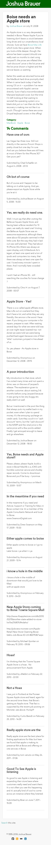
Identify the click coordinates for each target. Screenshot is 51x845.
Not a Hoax (14, 688)
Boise (27, 123)
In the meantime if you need (25, 496)
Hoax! (11, 655)
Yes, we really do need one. (25, 212)
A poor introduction (20, 372)
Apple (20, 123)
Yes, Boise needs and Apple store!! (25, 456)
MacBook (11, 123)
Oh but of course (18, 177)
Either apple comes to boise (25, 538)
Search (4, 823)
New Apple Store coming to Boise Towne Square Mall (25, 609)
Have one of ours (18, 134)
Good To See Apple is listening (21, 771)
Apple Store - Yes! (19, 301)
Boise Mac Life (35, 45)
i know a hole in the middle (25, 571)
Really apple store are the (24, 730)
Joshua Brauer (23, 4)
